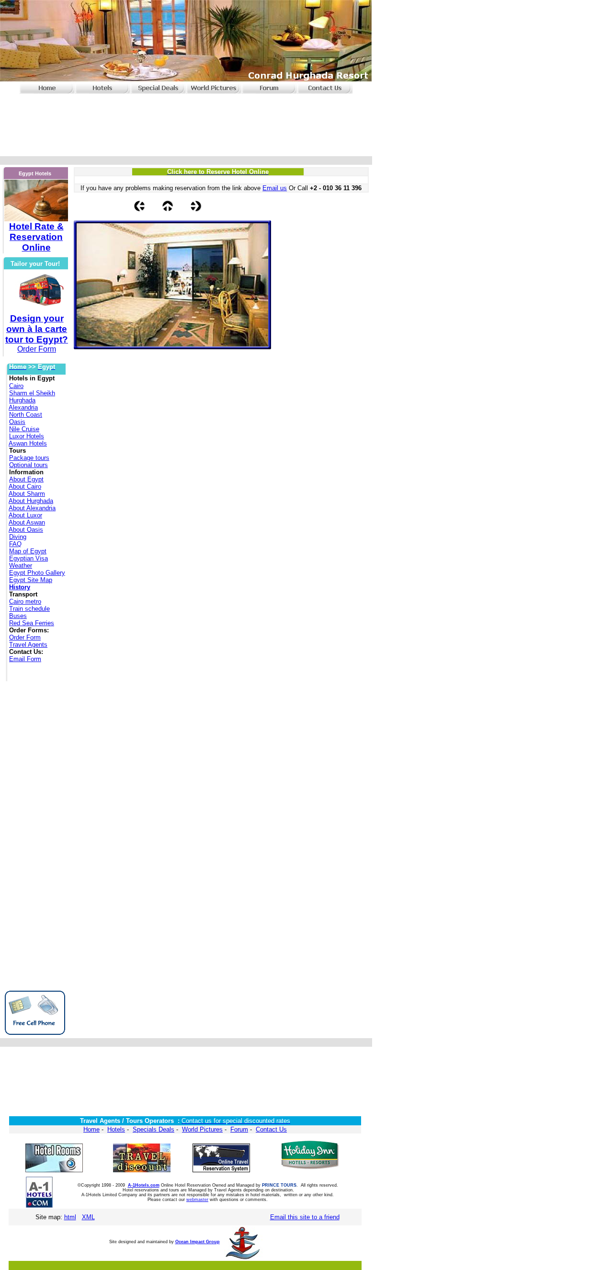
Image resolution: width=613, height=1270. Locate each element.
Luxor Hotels (26, 436)
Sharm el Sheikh (32, 393)
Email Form (25, 659)
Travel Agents (28, 644)
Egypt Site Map (30, 580)
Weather (20, 565)
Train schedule (29, 608)
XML (88, 1217)
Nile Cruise (24, 429)
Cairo (16, 385)
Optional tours (28, 465)
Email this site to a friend (305, 1217)
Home (91, 1129)
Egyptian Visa (28, 558)
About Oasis (26, 529)
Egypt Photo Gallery (37, 572)
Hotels (116, 1129)
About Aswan (27, 522)
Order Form (25, 637)
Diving (17, 536)
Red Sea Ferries (31, 623)
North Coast (25, 414)
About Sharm (27, 493)
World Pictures (202, 1129)
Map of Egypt (27, 551)
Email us (274, 188)
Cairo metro (25, 601)
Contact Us (271, 1129)
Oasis (17, 421)
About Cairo (25, 486)
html (70, 1217)
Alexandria (23, 407)
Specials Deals (153, 1129)
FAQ (15, 544)
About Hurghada (31, 500)
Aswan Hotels (28, 443)
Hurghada (22, 400)
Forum (239, 1129)
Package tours (29, 457)
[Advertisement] (184, 126)
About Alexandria (32, 508)
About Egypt (26, 479)
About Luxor (25, 515)
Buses (18, 615)
